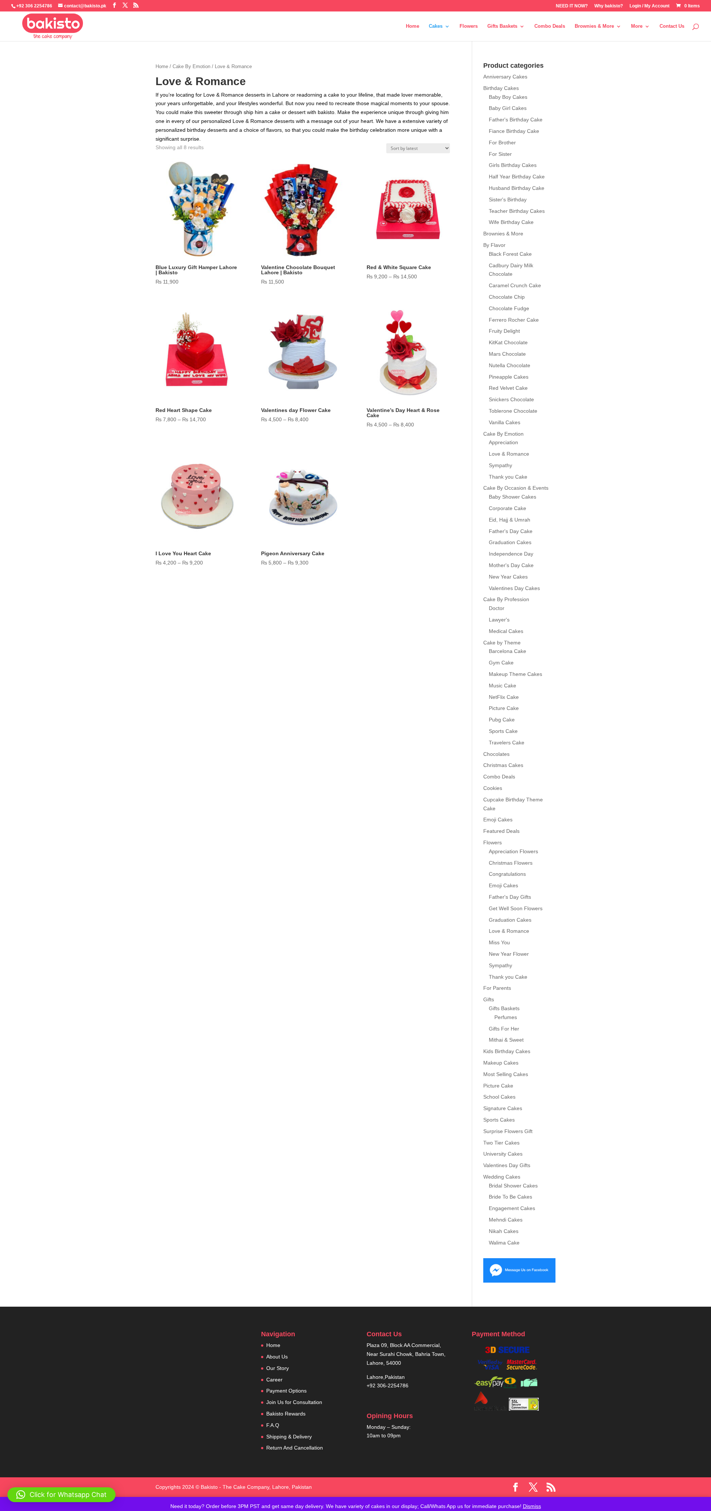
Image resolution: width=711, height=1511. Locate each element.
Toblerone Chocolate (513, 411)
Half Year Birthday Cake (517, 177)
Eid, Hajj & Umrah (509, 520)
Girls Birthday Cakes (513, 165)
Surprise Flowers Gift (508, 1131)
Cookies (492, 788)
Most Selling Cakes (505, 1074)
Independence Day (511, 554)
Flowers (469, 26)
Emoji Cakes (498, 819)
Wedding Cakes (501, 1177)
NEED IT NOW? (572, 6)
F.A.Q (272, 1425)
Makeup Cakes (500, 1063)
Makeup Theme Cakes (515, 674)
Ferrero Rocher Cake (514, 320)
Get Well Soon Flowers (516, 908)
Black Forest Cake (510, 254)
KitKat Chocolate (508, 342)
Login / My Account (650, 6)
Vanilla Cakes (504, 422)
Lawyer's (499, 620)
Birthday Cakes (501, 88)
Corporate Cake (507, 508)
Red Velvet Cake (508, 388)
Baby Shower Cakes (512, 497)
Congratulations (507, 874)
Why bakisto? (608, 6)
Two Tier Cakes (501, 1143)
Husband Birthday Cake (516, 188)
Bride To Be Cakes (510, 1197)
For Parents (497, 988)
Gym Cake (501, 663)
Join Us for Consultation (294, 1402)
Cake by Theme (502, 643)
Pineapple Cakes (508, 377)
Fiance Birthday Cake (514, 131)
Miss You (499, 942)
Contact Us (672, 26)
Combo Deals (549, 26)
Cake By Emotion (191, 66)
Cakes (436, 26)
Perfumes (505, 1017)
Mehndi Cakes (506, 1220)
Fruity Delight (504, 331)
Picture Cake (504, 708)
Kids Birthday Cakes (506, 1051)
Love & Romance (509, 454)
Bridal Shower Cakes (513, 1186)
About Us (277, 1357)
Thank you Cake (508, 477)
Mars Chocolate (507, 354)
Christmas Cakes (503, 765)
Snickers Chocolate (511, 399)
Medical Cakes (506, 631)
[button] (61, 1494)
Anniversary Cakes (505, 77)
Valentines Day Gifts (506, 1165)
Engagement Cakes (512, 1208)
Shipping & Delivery (289, 1437)
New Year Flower (509, 954)
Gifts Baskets (502, 26)
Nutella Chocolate (509, 365)
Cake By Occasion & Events (515, 488)
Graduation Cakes (510, 542)
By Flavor (494, 245)
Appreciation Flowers (513, 851)
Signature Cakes (502, 1108)
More (636, 26)
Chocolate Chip (507, 297)
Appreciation (503, 442)
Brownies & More (594, 26)
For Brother (502, 142)
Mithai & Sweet (506, 1040)
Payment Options (286, 1391)
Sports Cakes (499, 1120)
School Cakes (499, 1097)
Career (274, 1380)
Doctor (496, 608)
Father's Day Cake (511, 531)
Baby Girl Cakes (508, 108)
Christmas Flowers (511, 863)
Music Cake (502, 686)
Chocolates (496, 754)
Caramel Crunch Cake (515, 285)
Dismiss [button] (532, 1506)
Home (412, 26)
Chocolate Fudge (509, 308)
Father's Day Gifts (510, 897)
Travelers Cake (506, 743)
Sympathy (500, 465)
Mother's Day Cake (511, 565)
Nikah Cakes (503, 1231)
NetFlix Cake (504, 697)
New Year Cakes (508, 577)
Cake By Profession (506, 599)
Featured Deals (501, 831)
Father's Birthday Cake (516, 120)
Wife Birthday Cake (511, 222)
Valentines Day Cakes (514, 588)
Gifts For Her (504, 1029)
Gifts (488, 999)
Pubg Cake (502, 720)
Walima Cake (504, 1243)
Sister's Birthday (508, 199)
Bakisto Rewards (286, 1414)
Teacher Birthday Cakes (517, 211)
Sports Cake (503, 731)
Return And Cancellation (294, 1448)
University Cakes (503, 1154)
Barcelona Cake (507, 651)
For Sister (500, 154)
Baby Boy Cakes (508, 97)
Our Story (277, 1368)
